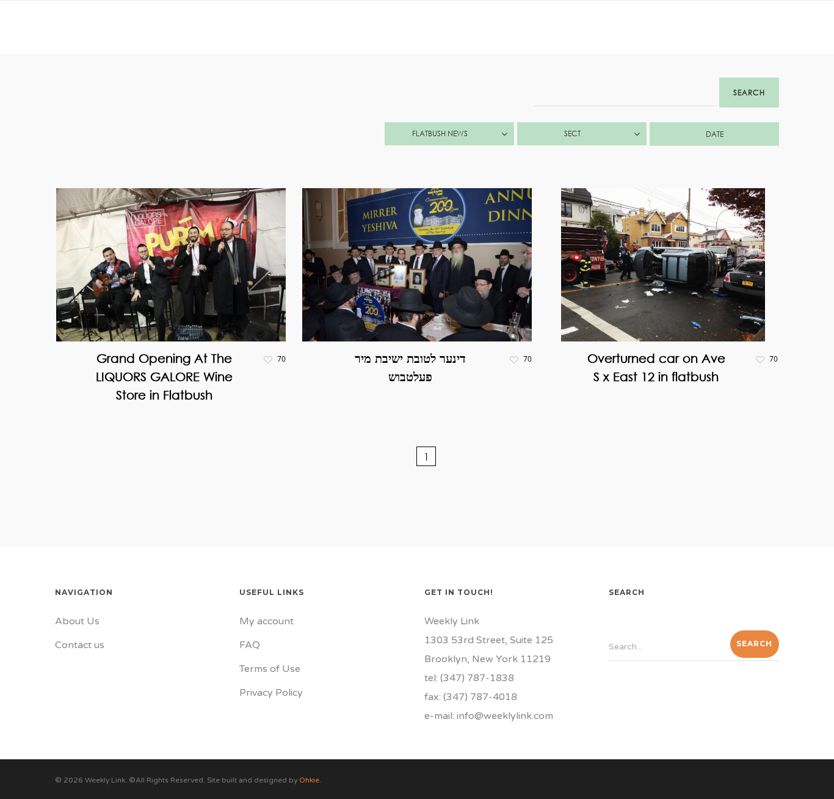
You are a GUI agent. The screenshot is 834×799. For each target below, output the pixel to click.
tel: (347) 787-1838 (469, 678)
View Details (174, 255)
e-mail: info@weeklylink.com (488, 716)
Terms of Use (269, 669)
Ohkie (309, 780)
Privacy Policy (271, 693)
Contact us (79, 645)
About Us (77, 621)
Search (749, 92)
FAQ (249, 645)
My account (266, 621)
